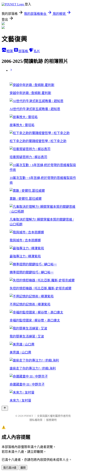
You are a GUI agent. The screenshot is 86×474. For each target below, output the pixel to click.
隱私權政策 (35, 419)
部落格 (23, 51)
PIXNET (28, 415)
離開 (23, 467)
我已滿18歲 (9, 467)
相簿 (10, 51)
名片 (37, 51)
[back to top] (5, 408)
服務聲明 (51, 419)
